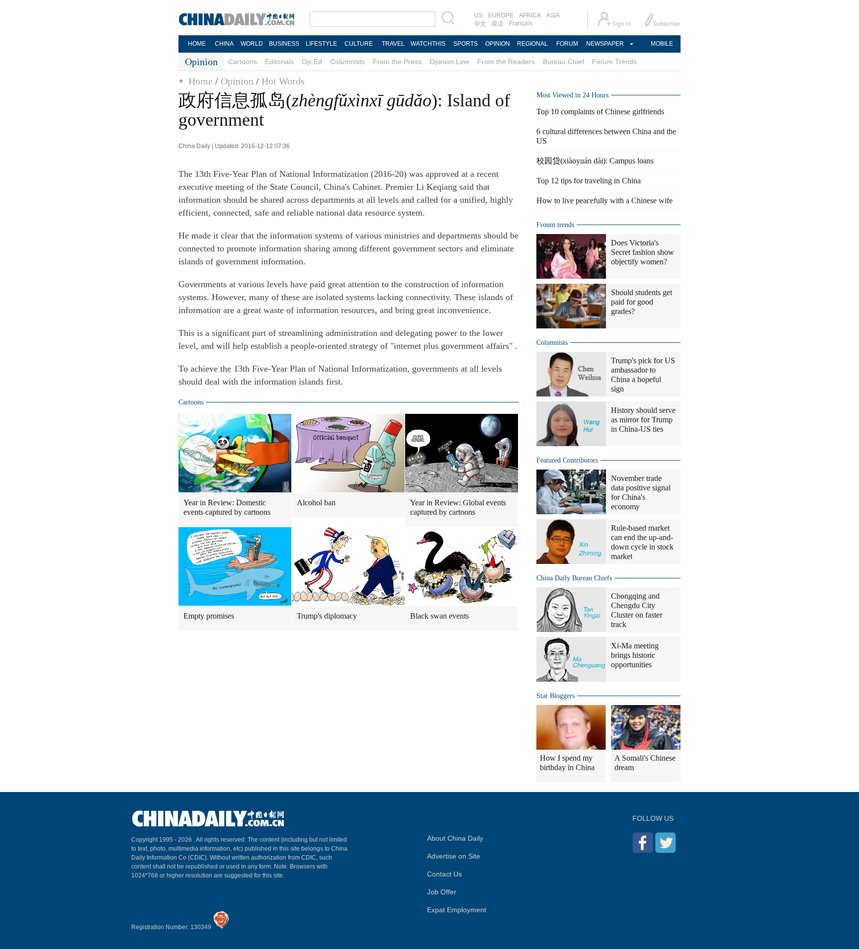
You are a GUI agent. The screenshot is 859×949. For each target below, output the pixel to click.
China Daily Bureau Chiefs (574, 578)
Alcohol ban (316, 502)
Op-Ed (312, 62)
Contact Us (444, 874)
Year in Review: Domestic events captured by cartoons (226, 507)
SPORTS (465, 43)
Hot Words (283, 81)
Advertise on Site (453, 856)
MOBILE (662, 43)
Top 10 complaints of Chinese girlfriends (600, 111)
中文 (480, 23)
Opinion (237, 81)
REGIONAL (532, 43)
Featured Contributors (567, 460)
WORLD (252, 43)
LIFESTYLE (321, 43)
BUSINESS (284, 43)
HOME (197, 43)
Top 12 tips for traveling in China (588, 180)
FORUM (567, 43)
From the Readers (506, 62)
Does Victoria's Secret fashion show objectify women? (642, 252)
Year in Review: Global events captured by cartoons (458, 507)
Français (520, 23)
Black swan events (439, 616)
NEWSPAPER (604, 43)
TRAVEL (393, 43)
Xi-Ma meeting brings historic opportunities (635, 655)
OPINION (497, 43)
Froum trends (555, 225)
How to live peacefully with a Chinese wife (604, 200)
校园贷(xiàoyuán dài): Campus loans (595, 161)
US (478, 15)
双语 (498, 23)
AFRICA (530, 15)
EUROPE (501, 15)
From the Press (397, 62)
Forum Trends (614, 62)
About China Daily (455, 838)
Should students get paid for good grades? (641, 302)
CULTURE (358, 43)
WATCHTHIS (428, 43)
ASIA (553, 15)
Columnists (347, 62)
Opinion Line (449, 62)
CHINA (224, 43)
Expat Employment (456, 910)
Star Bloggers (555, 696)
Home (200, 81)
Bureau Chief (563, 62)
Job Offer (441, 892)
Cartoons (242, 62)
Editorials (279, 62)
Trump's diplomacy (327, 616)
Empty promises (208, 616)
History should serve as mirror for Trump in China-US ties (643, 419)
